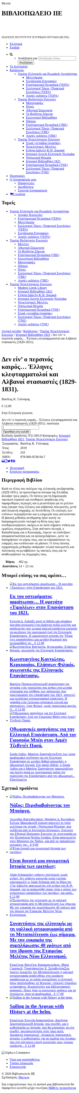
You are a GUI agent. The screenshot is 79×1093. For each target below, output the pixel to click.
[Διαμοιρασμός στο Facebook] (11, 461)
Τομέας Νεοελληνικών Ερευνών (39, 139)
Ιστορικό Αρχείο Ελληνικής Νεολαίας (50, 154)
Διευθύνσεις (26, 186)
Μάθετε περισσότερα (62, 1088)
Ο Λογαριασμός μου (23, 179)
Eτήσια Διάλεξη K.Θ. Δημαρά (45, 150)
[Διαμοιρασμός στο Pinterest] (13, 461)
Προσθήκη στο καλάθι (16, 431)
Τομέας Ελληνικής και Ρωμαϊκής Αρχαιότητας (47, 74)
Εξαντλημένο (18, 779)
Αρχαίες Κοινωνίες (30, 215)
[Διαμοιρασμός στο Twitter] (9, 461)
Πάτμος (31, 121)
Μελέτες (23, 244)
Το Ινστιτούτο (19, 66)
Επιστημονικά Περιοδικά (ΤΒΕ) (46, 125)
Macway (24, 1077)
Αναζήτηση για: (28, 58)
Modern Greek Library (32, 287)
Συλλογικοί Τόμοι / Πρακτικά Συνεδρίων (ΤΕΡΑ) (45, 90)
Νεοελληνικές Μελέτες (41, 146)
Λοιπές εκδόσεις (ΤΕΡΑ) (42, 95)
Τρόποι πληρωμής (21, 1063)
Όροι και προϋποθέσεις (25, 1059)
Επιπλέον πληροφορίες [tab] (24, 471)
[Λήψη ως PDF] (6, 461)
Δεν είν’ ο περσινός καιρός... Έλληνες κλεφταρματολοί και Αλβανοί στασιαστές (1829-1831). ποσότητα (39, 421)
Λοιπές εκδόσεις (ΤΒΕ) (41, 135)
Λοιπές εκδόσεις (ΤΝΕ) (33, 324)
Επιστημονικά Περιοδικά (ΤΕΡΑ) (47, 84)
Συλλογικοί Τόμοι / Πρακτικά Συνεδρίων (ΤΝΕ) (45, 170)
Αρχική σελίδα (11, 331)
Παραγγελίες (26, 183)
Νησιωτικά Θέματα (38, 157)
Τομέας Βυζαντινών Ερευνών (37, 99)
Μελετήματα (34, 77)
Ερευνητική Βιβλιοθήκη (41, 117)
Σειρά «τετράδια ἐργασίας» (43, 143)
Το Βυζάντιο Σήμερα (39, 114)
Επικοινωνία (18, 1067)
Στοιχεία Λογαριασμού (32, 190)
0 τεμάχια (19, 194)
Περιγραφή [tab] (17, 468)
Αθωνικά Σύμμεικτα (39, 110)
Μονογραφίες (34, 103)
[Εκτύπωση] (3, 461)
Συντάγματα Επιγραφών (41, 81)
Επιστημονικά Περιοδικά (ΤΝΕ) (47, 165)
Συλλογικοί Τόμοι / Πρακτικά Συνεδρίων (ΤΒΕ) (45, 130)
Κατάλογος (17, 70)
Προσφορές (17, 176)
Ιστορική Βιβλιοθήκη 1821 (43, 161)
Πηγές (30, 106)
